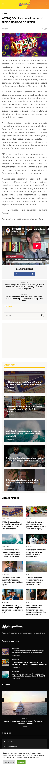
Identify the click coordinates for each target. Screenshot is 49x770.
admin (24, 727)
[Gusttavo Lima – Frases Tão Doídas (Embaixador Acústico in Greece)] (24, 703)
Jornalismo (10, 390)
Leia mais (34, 757)
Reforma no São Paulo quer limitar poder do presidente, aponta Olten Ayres (22, 483)
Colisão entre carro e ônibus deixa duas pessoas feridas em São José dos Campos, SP (24, 409)
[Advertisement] (22, 340)
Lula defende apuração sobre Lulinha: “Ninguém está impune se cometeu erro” (12, 608)
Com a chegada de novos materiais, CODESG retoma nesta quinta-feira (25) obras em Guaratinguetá (24, 287)
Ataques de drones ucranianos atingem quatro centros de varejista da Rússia (34, 581)
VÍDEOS (24, 718)
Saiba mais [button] (9, 762)
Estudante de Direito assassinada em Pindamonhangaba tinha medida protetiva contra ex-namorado (36, 610)
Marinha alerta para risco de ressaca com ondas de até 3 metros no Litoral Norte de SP (23, 434)
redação (5, 29)
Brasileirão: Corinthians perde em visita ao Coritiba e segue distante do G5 (24, 459)
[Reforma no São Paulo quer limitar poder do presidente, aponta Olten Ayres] (12, 566)
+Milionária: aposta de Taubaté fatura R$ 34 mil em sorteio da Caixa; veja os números (23, 385)
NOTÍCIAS (5, 13)
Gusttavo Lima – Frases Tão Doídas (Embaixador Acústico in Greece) (24, 722)
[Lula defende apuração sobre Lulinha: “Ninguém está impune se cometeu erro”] (12, 594)
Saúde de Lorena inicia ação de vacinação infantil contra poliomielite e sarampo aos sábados (24, 299)
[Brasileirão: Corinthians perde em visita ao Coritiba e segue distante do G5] (24, 456)
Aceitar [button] (21, 762)
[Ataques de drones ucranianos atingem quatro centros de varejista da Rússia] (36, 566)
